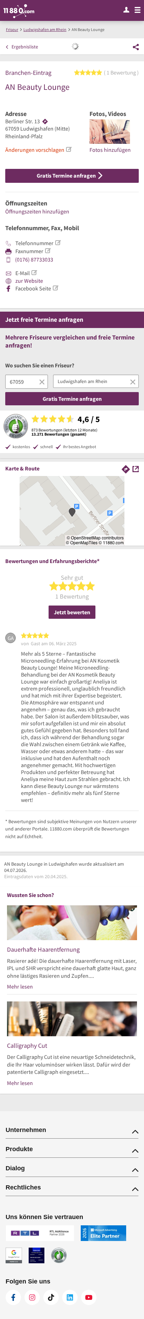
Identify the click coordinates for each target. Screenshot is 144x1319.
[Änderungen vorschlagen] (68, 149)
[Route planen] (45, 121)
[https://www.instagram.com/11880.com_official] (32, 1297)
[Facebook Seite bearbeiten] (55, 288)
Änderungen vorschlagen (34, 149)
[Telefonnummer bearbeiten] (57, 242)
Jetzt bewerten (72, 612)
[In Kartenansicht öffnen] (135, 468)
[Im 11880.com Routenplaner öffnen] (126, 468)
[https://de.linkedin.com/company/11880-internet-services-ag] (70, 1297)
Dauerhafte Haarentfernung (43, 949)
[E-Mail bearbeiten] (33, 272)
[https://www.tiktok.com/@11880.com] (51, 1297)
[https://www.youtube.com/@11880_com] (88, 1297)
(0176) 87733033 (34, 259)
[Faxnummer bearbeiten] (47, 250)
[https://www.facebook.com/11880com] (13, 1297)
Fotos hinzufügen (110, 149)
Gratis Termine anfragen (67, 175)
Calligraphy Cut (27, 1045)
